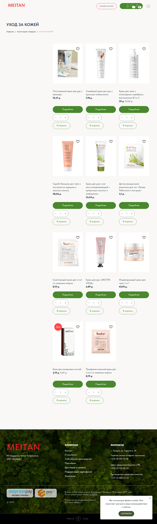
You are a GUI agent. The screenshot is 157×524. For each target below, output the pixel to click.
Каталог (69, 450)
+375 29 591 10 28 (119, 459)
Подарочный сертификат (78, 471)
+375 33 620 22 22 (120, 478)
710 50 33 (123, 468)
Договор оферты (73, 502)
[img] (17, 6)
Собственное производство (78, 459)
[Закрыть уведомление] (150, 498)
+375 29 (115, 468)
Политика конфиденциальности (80, 500)
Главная (10, 32)
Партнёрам (70, 463)
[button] (107, 6)
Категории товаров (26, 32)
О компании (71, 455)
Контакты (70, 476)
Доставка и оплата (75, 467)
